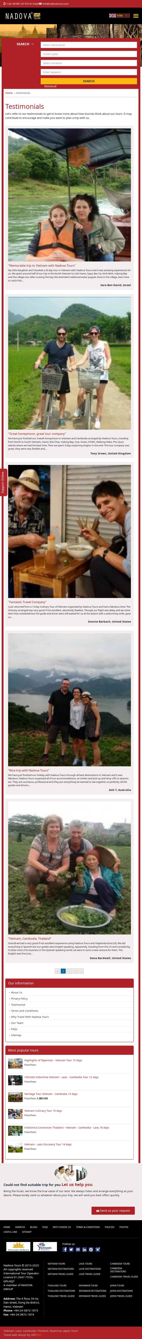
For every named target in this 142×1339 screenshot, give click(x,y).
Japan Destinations (121, 1290)
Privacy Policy (19, 998)
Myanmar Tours (88, 1285)
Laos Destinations (90, 1268)
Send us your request (115, 1211)
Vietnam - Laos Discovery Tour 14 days (48, 1144)
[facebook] (64, 1249)
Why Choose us (62, 1227)
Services (20, 1227)
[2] (81, 971)
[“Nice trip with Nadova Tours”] (69, 699)
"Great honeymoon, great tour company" (37, 434)
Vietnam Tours (56, 1263)
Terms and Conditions (24, 1010)
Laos (18, 1331)
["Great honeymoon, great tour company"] (69, 363)
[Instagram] (97, 1249)
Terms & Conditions (88, 1227)
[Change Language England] (112, 15)
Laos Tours (85, 1263)
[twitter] (71, 1249)
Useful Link (10, 1231)
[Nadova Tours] (23, 15)
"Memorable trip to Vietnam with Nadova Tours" (42, 266)
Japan (66, 1331)
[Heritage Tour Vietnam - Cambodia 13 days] (15, 1098)
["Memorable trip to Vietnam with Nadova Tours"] (69, 194)
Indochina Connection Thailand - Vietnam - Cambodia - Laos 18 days (66, 1127)
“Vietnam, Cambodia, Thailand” (29, 939)
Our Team (17, 1023)
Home (7, 1227)
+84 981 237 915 (20, 3)
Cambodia (29, 1331)
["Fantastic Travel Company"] (69, 531)
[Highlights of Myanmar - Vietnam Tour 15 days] (15, 1064)
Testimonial (18, 1004)
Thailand (42, 1331)
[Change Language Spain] (120, 15)
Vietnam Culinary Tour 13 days (43, 1110)
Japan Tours (117, 1285)
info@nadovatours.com (56, 3)
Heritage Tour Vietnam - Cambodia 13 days (50, 1094)
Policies (109, 1227)
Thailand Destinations (61, 1290)
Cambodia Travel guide (124, 1276)
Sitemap (16, 1035)
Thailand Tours (57, 1285)
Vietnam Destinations (61, 1268)
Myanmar (56, 1331)
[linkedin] (84, 1249)
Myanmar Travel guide (92, 1296)
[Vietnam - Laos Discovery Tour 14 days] (15, 1149)
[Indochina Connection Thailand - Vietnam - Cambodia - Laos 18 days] (15, 1132)
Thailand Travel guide (61, 1296)
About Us (16, 992)
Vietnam (9, 1331)
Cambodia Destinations (118, 1270)
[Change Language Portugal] (127, 15)
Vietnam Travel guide (60, 1274)
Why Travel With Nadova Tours (30, 1017)
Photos (123, 1227)
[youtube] (77, 1249)
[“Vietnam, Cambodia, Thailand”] (69, 867)
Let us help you (77, 1184)
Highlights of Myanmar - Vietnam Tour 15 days (53, 1060)
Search (88, 81)
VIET (36, 1335)
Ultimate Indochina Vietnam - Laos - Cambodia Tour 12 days (61, 1077)
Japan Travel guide (121, 1296)
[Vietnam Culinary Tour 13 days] (15, 1115)
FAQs (14, 1029)
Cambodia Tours (120, 1263)
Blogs (33, 1227)
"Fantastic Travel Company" (27, 602)
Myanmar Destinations (92, 1290)
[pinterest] (91, 1249)
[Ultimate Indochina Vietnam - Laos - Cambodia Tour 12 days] (15, 1081)
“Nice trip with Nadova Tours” (28, 770)
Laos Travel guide (89, 1274)
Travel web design (15, 1335)
